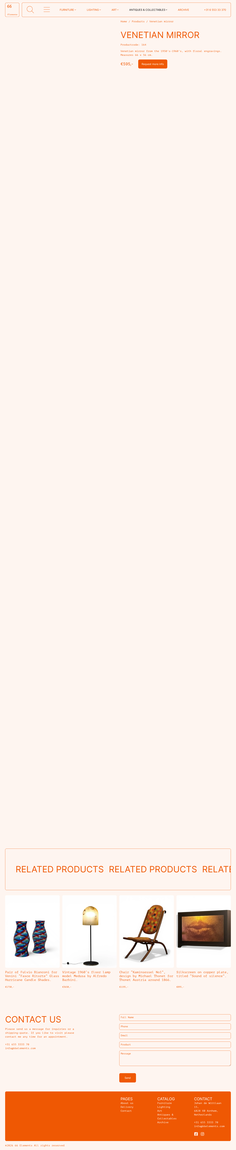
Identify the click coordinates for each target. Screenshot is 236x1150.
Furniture (67, 9)
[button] (30, 10)
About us (127, 1103)
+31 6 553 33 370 (215, 9)
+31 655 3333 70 (206, 1122)
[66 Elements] (12, 10)
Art (114, 9)
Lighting (93, 9)
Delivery (127, 1107)
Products (138, 21)
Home (124, 21)
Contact (126, 1110)
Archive (183, 9)
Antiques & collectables (147, 9)
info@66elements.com (209, 1126)
